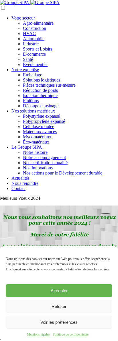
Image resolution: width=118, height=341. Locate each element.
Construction (34, 28)
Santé (28, 59)
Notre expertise (25, 69)
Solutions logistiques (41, 80)
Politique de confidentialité (70, 334)
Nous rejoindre (24, 183)
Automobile (33, 38)
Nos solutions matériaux (33, 110)
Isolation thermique (40, 95)
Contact (18, 188)
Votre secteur (23, 18)
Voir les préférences (59, 322)
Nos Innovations (38, 167)
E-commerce (34, 54)
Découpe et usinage (40, 105)
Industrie (31, 43)
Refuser (59, 306)
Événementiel (35, 64)
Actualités (20, 178)
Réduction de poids (40, 90)
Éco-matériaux (36, 142)
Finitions (31, 100)
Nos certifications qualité (45, 162)
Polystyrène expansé (41, 116)
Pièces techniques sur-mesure (49, 85)
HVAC (29, 33)
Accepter (59, 290)
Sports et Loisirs (37, 48)
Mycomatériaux (37, 136)
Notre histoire (35, 152)
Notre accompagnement (44, 157)
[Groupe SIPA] (30, 2)
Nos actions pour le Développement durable (62, 172)
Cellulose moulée (38, 126)
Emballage (32, 74)
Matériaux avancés (40, 131)
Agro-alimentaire (38, 23)
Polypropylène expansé (44, 121)
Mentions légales (38, 334)
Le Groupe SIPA (26, 147)
